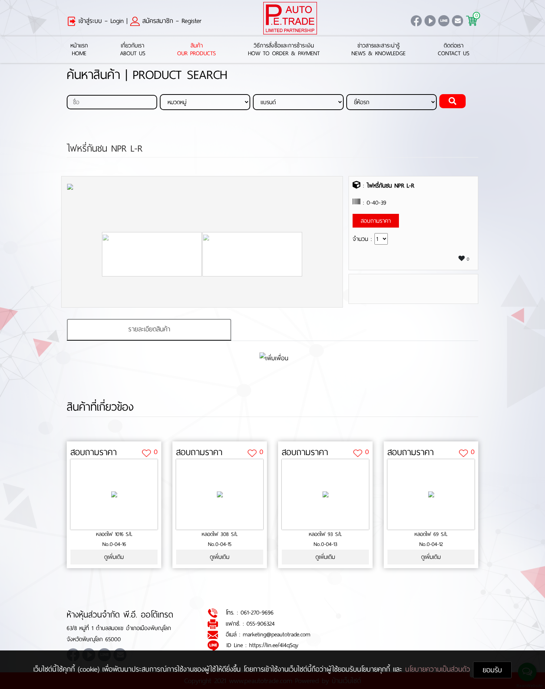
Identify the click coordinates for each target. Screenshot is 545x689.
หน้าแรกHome (79, 49)
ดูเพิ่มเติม (114, 557)
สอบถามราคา (93, 452)
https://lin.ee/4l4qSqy (273, 645)
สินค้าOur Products (196, 49)
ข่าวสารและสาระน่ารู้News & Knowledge (378, 49)
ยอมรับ (492, 670)
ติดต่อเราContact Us (453, 49)
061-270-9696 (257, 612)
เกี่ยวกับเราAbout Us (132, 49)
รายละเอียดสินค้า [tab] (149, 329)
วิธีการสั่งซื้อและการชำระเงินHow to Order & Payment (284, 49)
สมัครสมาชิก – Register (170, 20)
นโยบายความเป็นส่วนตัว (439, 669)
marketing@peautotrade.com (276, 634)
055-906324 (261, 624)
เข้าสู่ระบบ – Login (100, 20)
